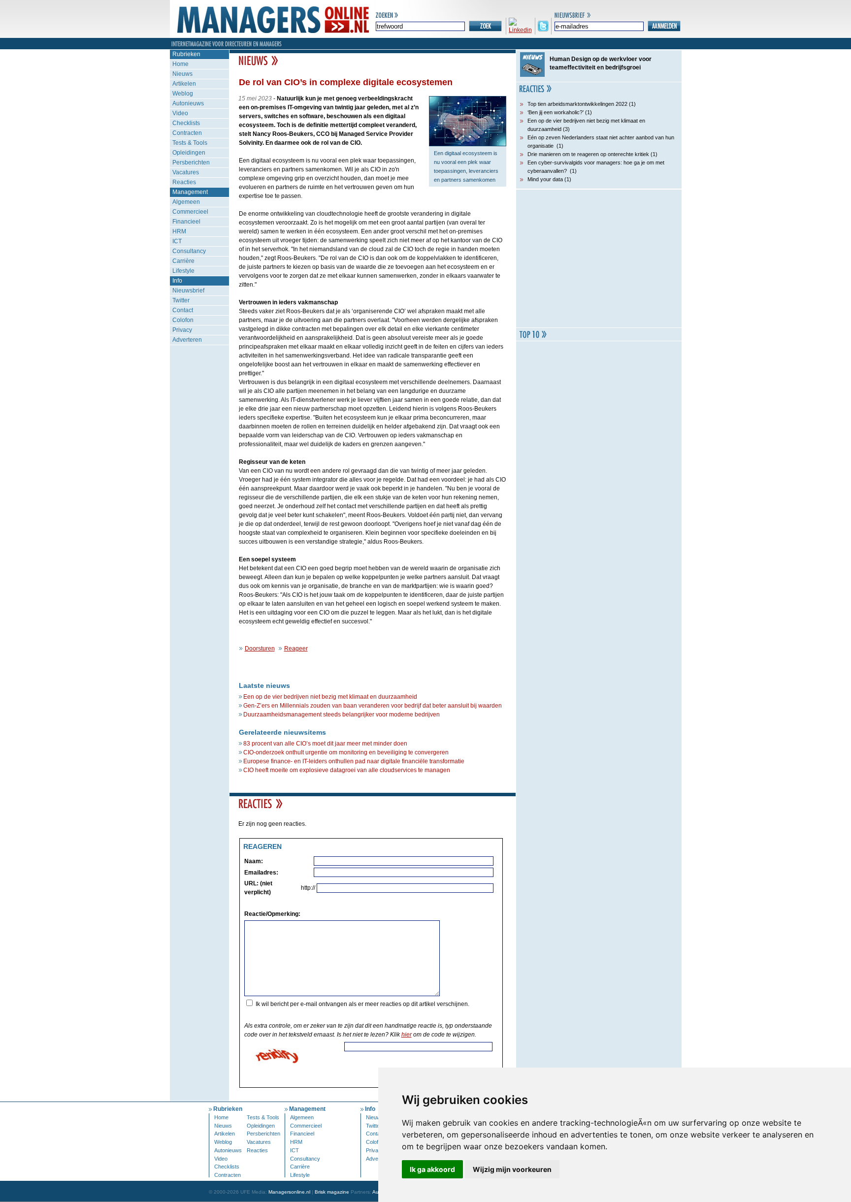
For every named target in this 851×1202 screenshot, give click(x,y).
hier (406, 1034)
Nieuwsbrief (188, 290)
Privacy (182, 329)
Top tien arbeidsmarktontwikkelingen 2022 (577, 104)
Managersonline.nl (289, 1192)
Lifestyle (183, 270)
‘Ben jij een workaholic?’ (555, 112)
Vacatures (185, 172)
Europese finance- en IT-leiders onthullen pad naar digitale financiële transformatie (353, 761)
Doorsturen (260, 648)
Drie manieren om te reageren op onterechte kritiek (588, 154)
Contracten (187, 133)
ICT (177, 241)
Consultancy (189, 251)
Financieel (186, 221)
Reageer (296, 648)
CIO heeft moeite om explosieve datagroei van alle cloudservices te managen (346, 770)
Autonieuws (188, 103)
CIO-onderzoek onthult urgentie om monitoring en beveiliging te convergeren (346, 752)
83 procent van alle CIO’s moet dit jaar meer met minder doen (325, 743)
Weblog (182, 93)
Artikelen (184, 83)
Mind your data (545, 179)
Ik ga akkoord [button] (432, 1169)
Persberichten (191, 162)
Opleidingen (188, 152)
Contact (182, 310)
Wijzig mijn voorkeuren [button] (512, 1169)
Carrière (183, 261)
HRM (179, 231)
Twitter (181, 300)
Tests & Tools (189, 142)
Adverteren (187, 339)
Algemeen (186, 201)
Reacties (184, 182)
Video (180, 113)
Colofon (183, 320)
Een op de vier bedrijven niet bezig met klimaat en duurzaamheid (330, 696)
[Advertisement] (599, 258)
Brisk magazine (332, 1192)
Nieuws (182, 73)
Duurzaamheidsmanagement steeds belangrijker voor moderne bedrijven (341, 714)
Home (180, 64)
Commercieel (190, 211)
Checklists (186, 123)
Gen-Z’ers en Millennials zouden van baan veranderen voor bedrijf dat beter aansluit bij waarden (372, 705)
